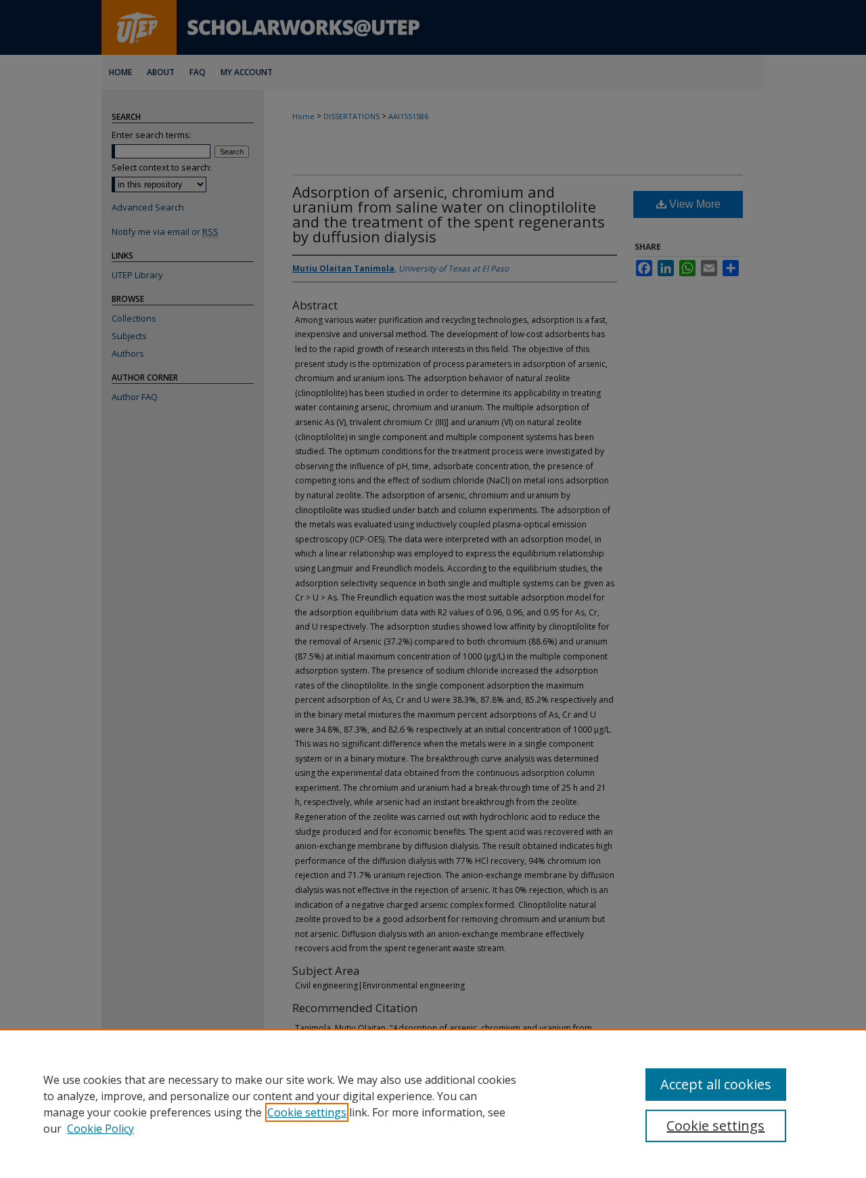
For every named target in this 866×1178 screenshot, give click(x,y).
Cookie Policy (100, 1128)
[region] (433, 1103)
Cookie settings (306, 1112)
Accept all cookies (715, 1084)
